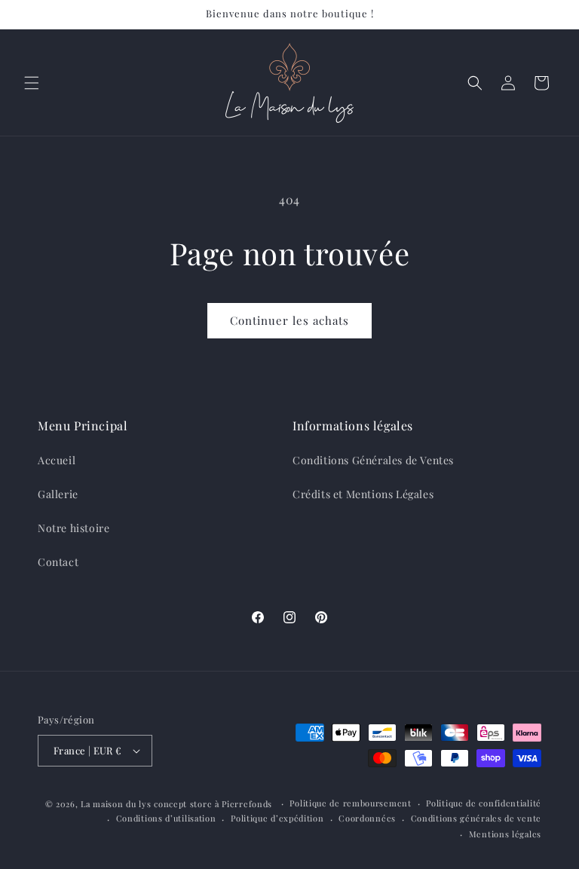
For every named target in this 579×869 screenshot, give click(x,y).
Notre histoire (73, 528)
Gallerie (58, 494)
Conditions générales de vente (476, 818)
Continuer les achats (289, 320)
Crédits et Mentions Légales (363, 494)
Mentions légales (505, 834)
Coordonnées (367, 818)
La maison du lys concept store (146, 803)
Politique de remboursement (350, 803)
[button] (31, 82)
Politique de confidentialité (483, 803)
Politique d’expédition (277, 818)
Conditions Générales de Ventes (373, 460)
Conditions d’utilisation (166, 818)
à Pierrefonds (245, 803)
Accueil (56, 460)
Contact (58, 562)
